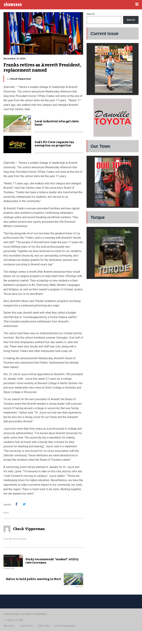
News (6, 512)
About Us (8, 626)
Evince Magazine (65, 626)
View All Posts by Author (15, 539)
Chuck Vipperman (20, 79)
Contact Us (26, 626)
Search (91, 14)
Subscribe (44, 626)
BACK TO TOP (15, 620)
